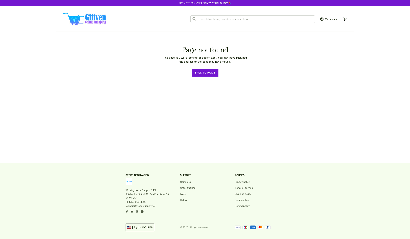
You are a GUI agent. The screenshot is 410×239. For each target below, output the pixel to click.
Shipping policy (243, 194)
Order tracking (188, 187)
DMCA (183, 200)
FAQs (183, 194)
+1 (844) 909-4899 (136, 202)
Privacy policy (242, 182)
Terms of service (244, 187)
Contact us (185, 182)
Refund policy (242, 206)
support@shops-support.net (140, 206)
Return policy (242, 200)
